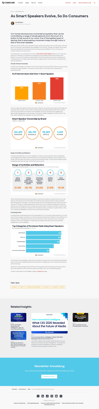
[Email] (61, 396)
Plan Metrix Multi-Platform (44, 54)
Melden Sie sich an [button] (49, 376)
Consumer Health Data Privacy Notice (50, 403)
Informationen (22, 389)
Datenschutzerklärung (19, 403)
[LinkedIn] (42, 396)
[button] (68, 3)
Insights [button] (27, 2)
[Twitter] (38, 396)
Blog (12, 11)
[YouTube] (56, 396)
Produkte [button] (20, 2)
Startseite (14, 389)
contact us (40, 271)
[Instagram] (52, 396)
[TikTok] (47, 396)
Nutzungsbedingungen (33, 403)
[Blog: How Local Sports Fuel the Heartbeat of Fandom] (80, 317)
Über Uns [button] (33, 2)
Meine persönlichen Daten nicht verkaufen (72, 403)
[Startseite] (8, 3)
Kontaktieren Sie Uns (49, 404)
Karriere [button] (40, 2)
